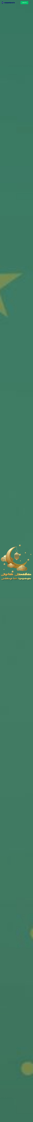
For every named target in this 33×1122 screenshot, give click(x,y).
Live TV (24, 2)
